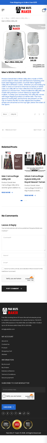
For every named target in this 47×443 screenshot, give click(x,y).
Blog (7, 18)
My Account (6, 364)
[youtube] (20, 413)
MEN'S (13, 18)
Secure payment (8, 378)
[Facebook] (34, 114)
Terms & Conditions (9, 374)
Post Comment (12, 288)
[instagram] (3, 413)
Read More (6, 193)
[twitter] (11, 413)
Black (5, 114)
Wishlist (4, 354)
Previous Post (10, 130)
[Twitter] (39, 114)
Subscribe (7, 407)
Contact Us (5, 344)
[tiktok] (24, 413)
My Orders (5, 367)
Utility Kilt (13, 114)
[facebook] (7, 413)
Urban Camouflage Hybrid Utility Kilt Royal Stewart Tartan (35, 179)
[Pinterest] (43, 114)
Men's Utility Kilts (22, 18)
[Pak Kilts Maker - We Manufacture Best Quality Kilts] (23, 10)
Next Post (38, 130)
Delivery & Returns (8, 371)
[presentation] (21, 201)
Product (4, 348)
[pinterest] (15, 413)
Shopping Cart (7, 351)
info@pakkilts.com (8, 329)
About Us (5, 341)
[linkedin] (28, 413)
